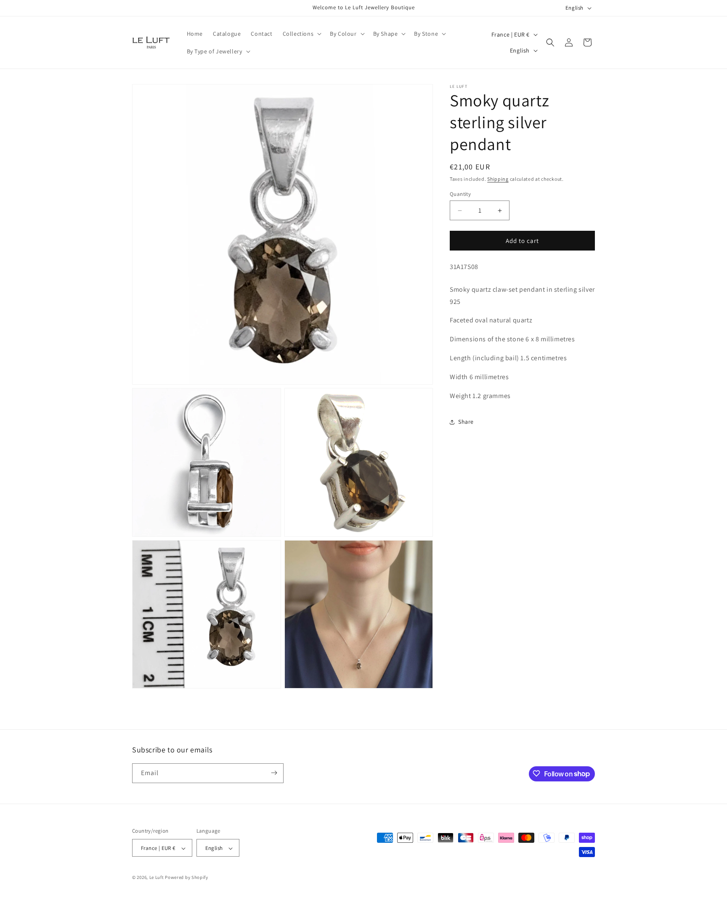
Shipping (498, 179)
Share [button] (466, 421)
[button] (301, 33)
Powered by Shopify (186, 878)
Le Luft (156, 878)
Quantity (460, 194)
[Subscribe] (274, 773)
